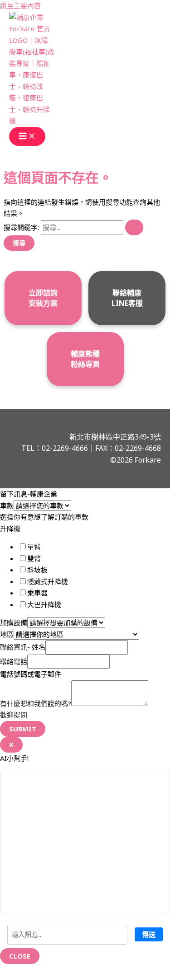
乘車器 (37, 592)
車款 (7, 505)
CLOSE (19, 955)
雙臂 (34, 558)
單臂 (34, 546)
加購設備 (13, 622)
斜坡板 (37, 569)
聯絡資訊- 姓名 (22, 646)
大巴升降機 (44, 604)
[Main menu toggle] (27, 136)
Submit (22, 728)
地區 (7, 634)
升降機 (10, 528)
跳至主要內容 (20, 5)
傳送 (148, 934)
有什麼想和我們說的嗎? (35, 703)
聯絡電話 (13, 661)
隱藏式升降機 (47, 581)
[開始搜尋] (134, 227)
